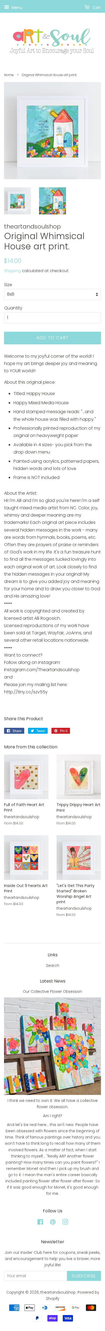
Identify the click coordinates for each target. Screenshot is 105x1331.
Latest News (52, 981)
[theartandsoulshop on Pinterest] (53, 1223)
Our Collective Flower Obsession (52, 991)
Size (8, 285)
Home (9, 75)
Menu (16, 7)
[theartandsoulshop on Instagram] (65, 1223)
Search (52, 965)
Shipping (12, 270)
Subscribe (84, 1276)
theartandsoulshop (58, 1292)
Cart (96, 7)
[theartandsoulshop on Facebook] (40, 1223)
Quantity (13, 308)
